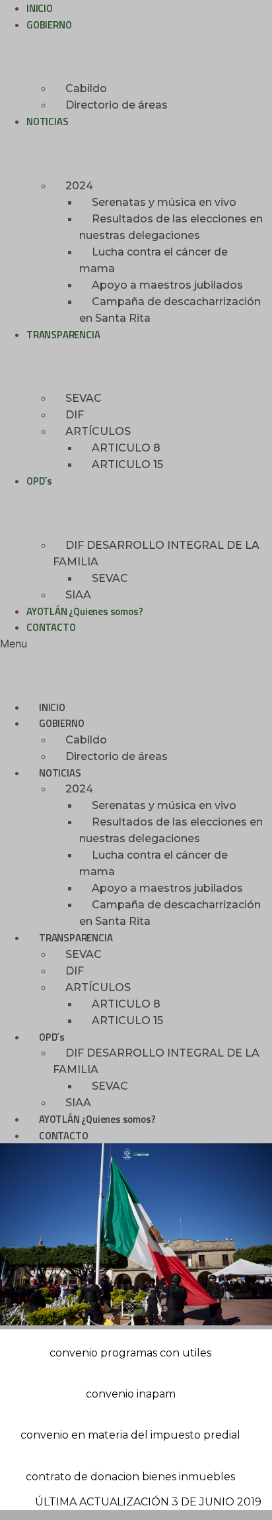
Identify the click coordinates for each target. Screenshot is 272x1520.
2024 (79, 185)
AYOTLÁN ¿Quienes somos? (84, 611)
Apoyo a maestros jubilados (167, 285)
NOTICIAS (47, 121)
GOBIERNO (48, 24)
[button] (136, 643)
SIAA (78, 595)
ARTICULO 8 (126, 448)
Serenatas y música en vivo (164, 202)
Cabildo (86, 88)
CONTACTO (50, 627)
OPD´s (39, 481)
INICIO (52, 707)
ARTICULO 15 (127, 464)
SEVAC (83, 398)
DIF (74, 414)
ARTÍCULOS (98, 431)
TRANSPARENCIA (63, 334)
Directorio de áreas (116, 105)
